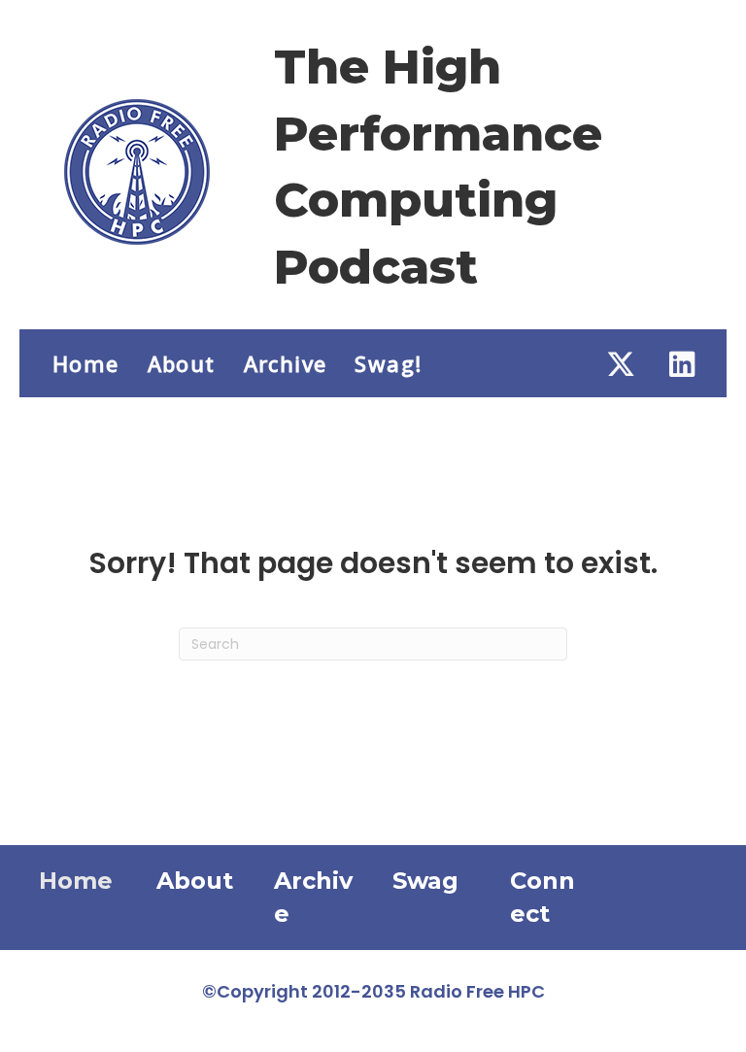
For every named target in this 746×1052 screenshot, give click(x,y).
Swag (425, 880)
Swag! (388, 363)
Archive (285, 363)
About (182, 363)
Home (85, 363)
